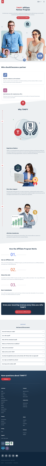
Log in (24, 393)
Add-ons (2, 421)
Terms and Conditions (8, 462)
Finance (2, 396)
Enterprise (3, 393)
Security (2, 424)
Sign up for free (25, 391)
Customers (25, 423)
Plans (2, 431)
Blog (24, 425)
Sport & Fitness (4, 409)
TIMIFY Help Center (4, 438)
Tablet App (25, 404)
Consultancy (3, 410)
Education (3, 401)
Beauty (2, 405)
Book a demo (25, 396)
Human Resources (4, 400)
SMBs (2, 391)
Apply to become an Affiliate (23, 17)
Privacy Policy (16, 462)
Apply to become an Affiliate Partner (23, 311)
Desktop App (25, 403)
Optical (2, 412)
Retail (2, 394)
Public (2, 403)
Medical (2, 407)
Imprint (2, 462)
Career (24, 421)
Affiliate (24, 434)
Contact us (6, 379)
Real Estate (3, 398)
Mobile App (25, 406)
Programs (24, 432)
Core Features (3, 419)
